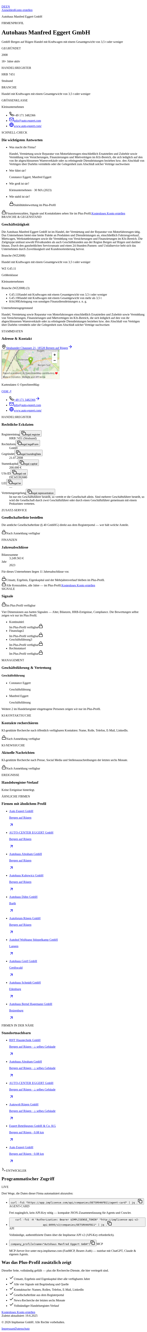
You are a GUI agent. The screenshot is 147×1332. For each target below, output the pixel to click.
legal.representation (43, 493)
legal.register (33, 434)
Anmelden (8, 10)
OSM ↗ (6, 391)
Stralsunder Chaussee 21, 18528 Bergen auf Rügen (37, 348)
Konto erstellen (23, 10)
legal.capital (30, 463)
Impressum (8, 1328)
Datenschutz (22, 1328)
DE (4, 6)
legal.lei (16, 483)
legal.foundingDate (30, 454)
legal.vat (21, 473)
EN (8, 6)
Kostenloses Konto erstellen (108, 213)
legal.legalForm (30, 444)
